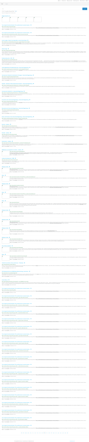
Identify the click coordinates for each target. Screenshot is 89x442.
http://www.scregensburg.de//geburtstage (8, 50)
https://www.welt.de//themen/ (14, 202)
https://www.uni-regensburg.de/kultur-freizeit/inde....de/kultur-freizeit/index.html (14, 118)
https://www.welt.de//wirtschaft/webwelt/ (16, 247)
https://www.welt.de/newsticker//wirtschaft (16, 168)
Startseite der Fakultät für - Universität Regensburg (12, 91)
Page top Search (69, 0)
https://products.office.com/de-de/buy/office (9, 289)
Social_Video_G (5, 279)
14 (39, 432)
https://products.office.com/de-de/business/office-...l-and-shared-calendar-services (15, 312)
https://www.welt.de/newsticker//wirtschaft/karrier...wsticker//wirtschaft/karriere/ (22, 176)
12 (35, 432)
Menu (3, 175)
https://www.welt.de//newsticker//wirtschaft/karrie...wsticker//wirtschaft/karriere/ (22, 193)
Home (60, 0)
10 (30, 432)
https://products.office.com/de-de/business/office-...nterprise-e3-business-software (15, 388)
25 (65, 432)
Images (6, 3)
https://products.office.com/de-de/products (8, 26)
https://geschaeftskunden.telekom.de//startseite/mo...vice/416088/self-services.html (15, 281)
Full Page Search (76, 0)
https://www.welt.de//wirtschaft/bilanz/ (16, 229)
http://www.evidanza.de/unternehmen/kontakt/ (9, 134)
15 (42, 432)
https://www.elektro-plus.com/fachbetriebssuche (9, 59)
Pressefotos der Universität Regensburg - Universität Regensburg (15, 99)
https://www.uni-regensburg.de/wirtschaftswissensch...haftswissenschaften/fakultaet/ (15, 85)
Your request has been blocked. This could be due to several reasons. (16, 25)
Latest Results (83, 0)
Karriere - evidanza (5, 124)
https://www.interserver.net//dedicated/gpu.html (9, 272)
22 (58, 432)
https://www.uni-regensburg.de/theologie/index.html (10, 76)
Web (2, 3)
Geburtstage (4, 48)
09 (28, 432)
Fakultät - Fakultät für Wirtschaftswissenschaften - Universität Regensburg (17, 83)
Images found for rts (6, 15)
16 (44, 432)
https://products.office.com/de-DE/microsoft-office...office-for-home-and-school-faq (15, 34)
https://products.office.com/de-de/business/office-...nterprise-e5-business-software (15, 396)
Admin (87, 0)
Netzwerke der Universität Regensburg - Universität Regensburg (15, 108)
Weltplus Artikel (5, 166)
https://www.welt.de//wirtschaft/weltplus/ (16, 211)
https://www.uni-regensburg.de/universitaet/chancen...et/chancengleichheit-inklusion (15, 69)
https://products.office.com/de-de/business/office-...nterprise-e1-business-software (15, 381)
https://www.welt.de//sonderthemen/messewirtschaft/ (18, 255)
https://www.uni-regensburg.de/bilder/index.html (9, 101)
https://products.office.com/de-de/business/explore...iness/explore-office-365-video (15, 335)
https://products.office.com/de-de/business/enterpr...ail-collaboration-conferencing (15, 404)
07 (23, 432)
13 (37, 432)
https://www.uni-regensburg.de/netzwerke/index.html (10, 109)
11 (32, 432)
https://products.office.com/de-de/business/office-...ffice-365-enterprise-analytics (14, 419)
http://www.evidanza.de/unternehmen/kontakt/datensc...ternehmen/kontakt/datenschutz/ (16, 142)
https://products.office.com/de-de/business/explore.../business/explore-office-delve (15, 343)
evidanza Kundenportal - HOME (8, 158)
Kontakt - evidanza (5, 132)
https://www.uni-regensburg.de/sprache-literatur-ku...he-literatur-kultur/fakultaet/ (14, 92)
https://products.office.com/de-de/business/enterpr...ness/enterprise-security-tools (15, 411)
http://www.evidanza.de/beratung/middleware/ (17, 151)
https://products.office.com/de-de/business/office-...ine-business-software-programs (15, 305)
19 (51, 432)
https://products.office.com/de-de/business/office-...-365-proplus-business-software (15, 373)
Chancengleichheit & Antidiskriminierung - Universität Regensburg (15, 67)
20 (53, 432)
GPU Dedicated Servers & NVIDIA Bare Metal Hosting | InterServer (15, 271)
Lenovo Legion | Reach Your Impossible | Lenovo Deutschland (14, 40)
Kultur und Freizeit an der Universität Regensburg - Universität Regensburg (17, 116)
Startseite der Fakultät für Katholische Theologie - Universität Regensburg (17, 75)
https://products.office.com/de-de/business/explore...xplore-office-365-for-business (15, 297)
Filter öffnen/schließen (6, 245)
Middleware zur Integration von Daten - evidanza (12, 149)
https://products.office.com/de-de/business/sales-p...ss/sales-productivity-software (15, 426)
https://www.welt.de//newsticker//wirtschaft (17, 185)
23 (60, 432)
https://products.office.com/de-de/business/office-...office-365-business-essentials (15, 358)
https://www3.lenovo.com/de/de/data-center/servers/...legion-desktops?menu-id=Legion (16, 41)
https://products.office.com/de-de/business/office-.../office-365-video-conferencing (15, 320)
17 (46, 432)
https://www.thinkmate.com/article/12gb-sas (9, 264)
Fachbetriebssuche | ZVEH (7, 58)
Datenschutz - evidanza (6, 141)
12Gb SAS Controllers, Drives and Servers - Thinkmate (12, 262)
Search (84, 8)
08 (25, 432)
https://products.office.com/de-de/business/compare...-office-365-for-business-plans (15, 350)
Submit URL (64, 0)
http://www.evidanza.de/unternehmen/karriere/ (9, 125)
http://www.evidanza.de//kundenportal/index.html (10, 159)
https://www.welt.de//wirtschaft (15, 221)
